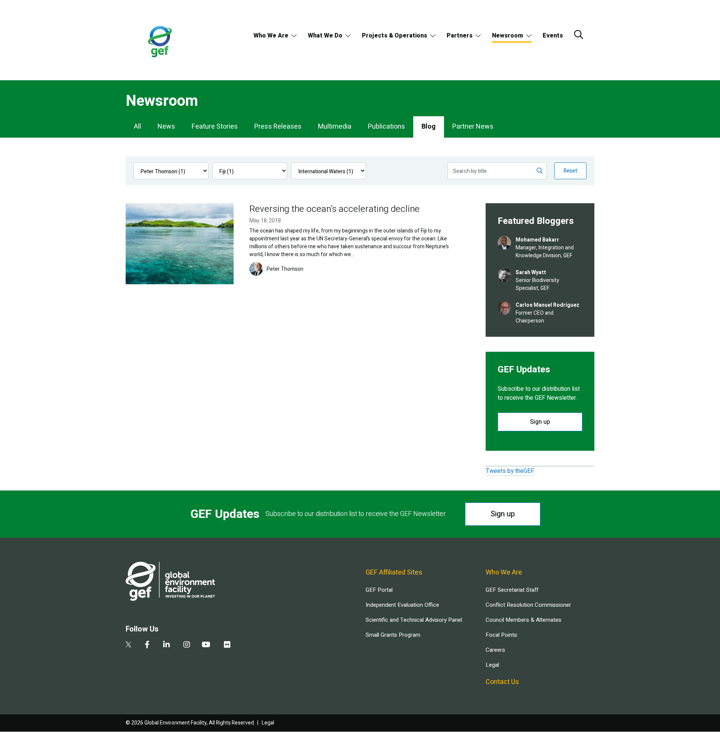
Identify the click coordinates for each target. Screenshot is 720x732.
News (166, 127)
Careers (495, 650)
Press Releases (278, 127)
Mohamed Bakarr (537, 240)
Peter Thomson (285, 269)
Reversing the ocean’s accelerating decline (334, 209)
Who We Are (271, 35)
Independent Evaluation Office (402, 605)
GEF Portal (379, 590)
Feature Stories (215, 127)
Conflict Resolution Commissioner (528, 605)
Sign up (540, 421)
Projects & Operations (394, 35)
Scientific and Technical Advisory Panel (414, 620)
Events (553, 35)
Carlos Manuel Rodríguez (547, 305)
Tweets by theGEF (510, 471)
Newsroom (507, 35)
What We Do (325, 35)
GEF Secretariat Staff (512, 590)
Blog (429, 127)
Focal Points (501, 635)
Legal (492, 665)
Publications (386, 127)
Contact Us (502, 682)
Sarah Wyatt (531, 272)
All (137, 127)
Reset (570, 171)
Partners (459, 35)
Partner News (473, 127)
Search (578, 34)
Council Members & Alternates (523, 620)
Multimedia (334, 127)
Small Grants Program (393, 635)
